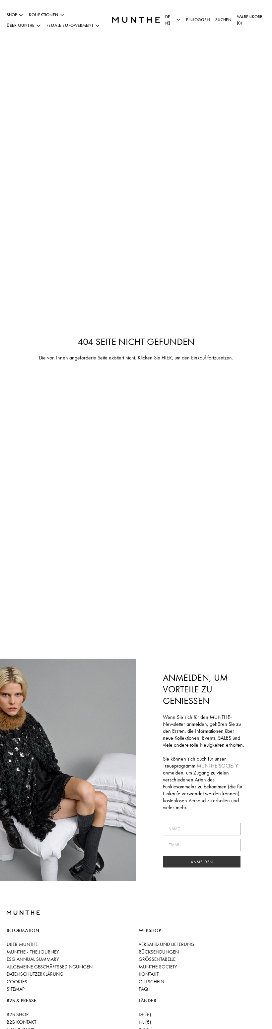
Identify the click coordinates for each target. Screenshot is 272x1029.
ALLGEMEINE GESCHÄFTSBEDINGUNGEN (50, 966)
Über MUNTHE (22, 944)
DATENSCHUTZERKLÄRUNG (35, 974)
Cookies (17, 981)
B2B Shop (18, 1014)
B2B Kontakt (21, 1022)
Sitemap (16, 989)
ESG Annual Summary (33, 959)
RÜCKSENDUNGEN (159, 952)
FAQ (143, 989)
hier (167, 357)
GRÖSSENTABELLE (157, 959)
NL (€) (145, 1022)
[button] (223, 20)
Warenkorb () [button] (249, 20)
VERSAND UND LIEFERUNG (166, 944)
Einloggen (198, 20)
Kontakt (149, 974)
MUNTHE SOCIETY (158, 966)
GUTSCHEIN (151, 981)
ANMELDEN (202, 862)
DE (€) (145, 1014)
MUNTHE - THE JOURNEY (33, 952)
